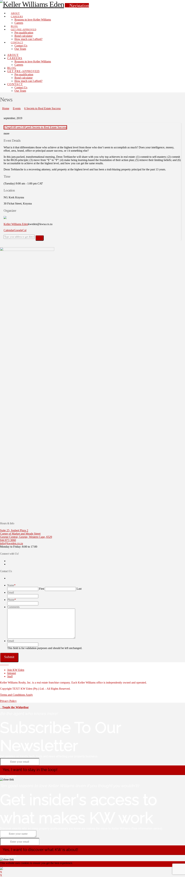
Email (10, 592)
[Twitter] (3, 663)
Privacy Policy (8, 700)
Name (11, 585)
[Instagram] (8, 663)
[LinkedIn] (5, 663)
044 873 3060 (8, 540)
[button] (77, 5)
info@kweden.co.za (11, 543)
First (41, 588)
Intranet (11, 673)
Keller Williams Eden (16, 224)
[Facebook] (1, 663)
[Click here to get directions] (39, 238)
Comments (13, 606)
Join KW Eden (15, 669)
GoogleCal (20, 230)
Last (79, 588)
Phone (11, 599)
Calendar (9, 230)
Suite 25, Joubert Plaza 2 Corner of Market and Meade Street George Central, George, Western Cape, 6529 (26, 533)
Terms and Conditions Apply (16, 694)
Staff (10, 676)
